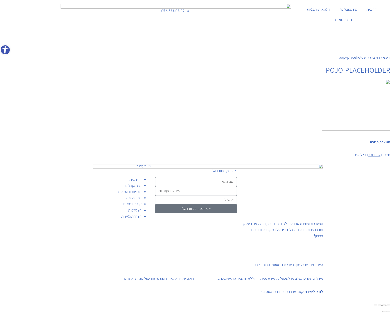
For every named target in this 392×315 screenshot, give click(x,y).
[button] (5, 49)
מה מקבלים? (348, 9)
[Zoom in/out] (375, 305)
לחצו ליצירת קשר (310, 291)
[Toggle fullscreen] (380, 305)
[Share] (384, 305)
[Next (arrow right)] (384, 311)
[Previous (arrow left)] (388, 311)
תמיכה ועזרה (343, 19)
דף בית (372, 9)
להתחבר (374, 154)
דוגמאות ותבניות (318, 9)
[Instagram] (79, 9)
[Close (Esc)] (388, 305)
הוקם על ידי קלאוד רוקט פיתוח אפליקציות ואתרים (159, 278)
